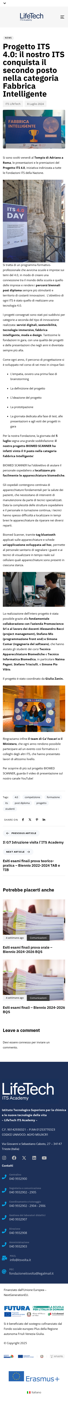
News (8, 37)
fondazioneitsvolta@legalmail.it (31, 1273)
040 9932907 (18, 1219)
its (6, 803)
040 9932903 (18, 1246)
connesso (25, 1042)
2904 (32, 1206)
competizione (32, 797)
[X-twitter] (24, 1158)
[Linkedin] (34, 1158)
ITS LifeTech (13, 104)
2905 (32, 1192)
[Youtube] (44, 1158)
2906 (42, 1206)
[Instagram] (4, 1158)
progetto (41, 803)
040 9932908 (18, 1233)
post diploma (22, 803)
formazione (53, 797)
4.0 (16, 797)
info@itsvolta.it (20, 1260)
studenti (10, 808)
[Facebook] (14, 1158)
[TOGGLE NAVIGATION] (54, 17)
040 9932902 (18, 1192)
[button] (4, 3)
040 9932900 (18, 1179)
